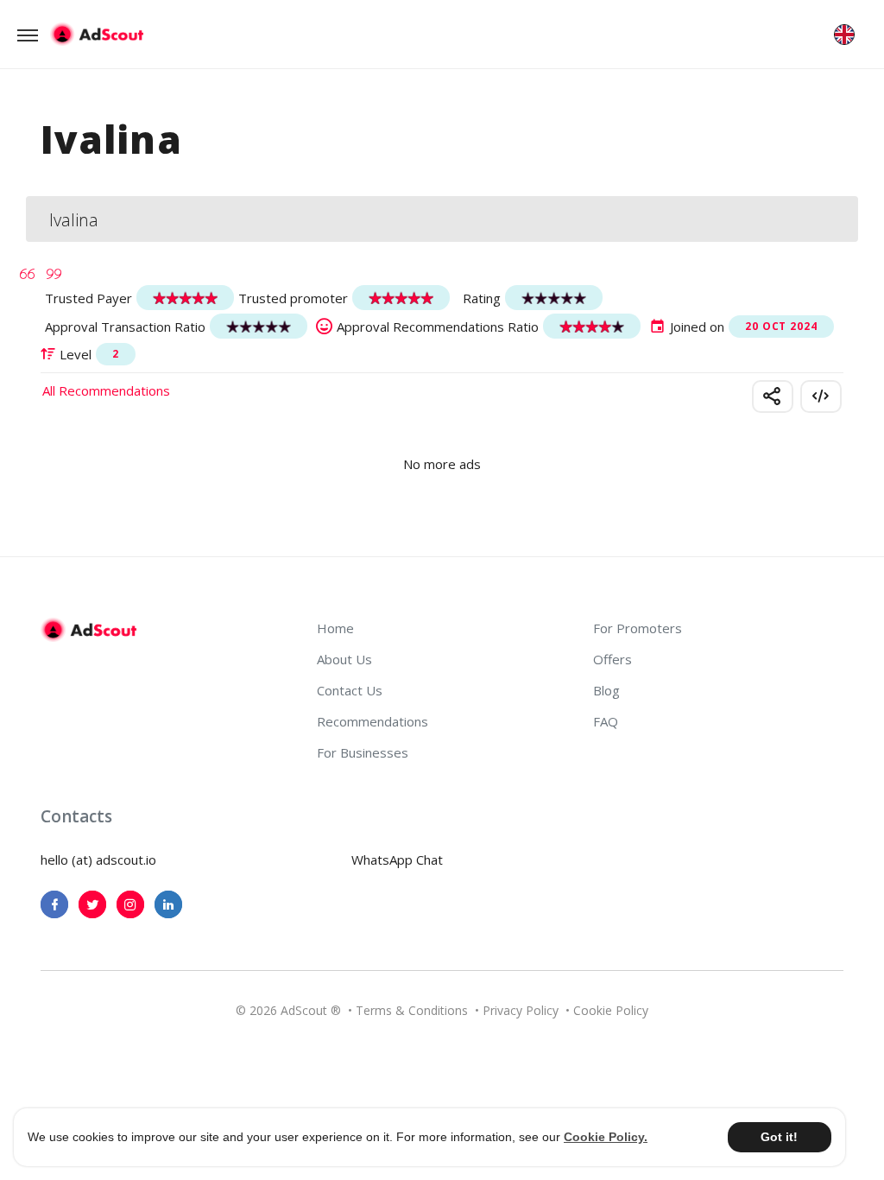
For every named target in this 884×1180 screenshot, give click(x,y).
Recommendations (372, 721)
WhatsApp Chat (397, 859)
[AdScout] (88, 630)
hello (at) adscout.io (98, 859)
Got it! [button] (779, 1137)
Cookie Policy (610, 1010)
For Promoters (637, 628)
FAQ (605, 721)
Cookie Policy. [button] (605, 1137)
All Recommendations (106, 390)
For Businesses (362, 752)
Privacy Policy (521, 1010)
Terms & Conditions (412, 1010)
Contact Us (349, 690)
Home (335, 628)
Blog (606, 690)
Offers (612, 659)
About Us (344, 659)
